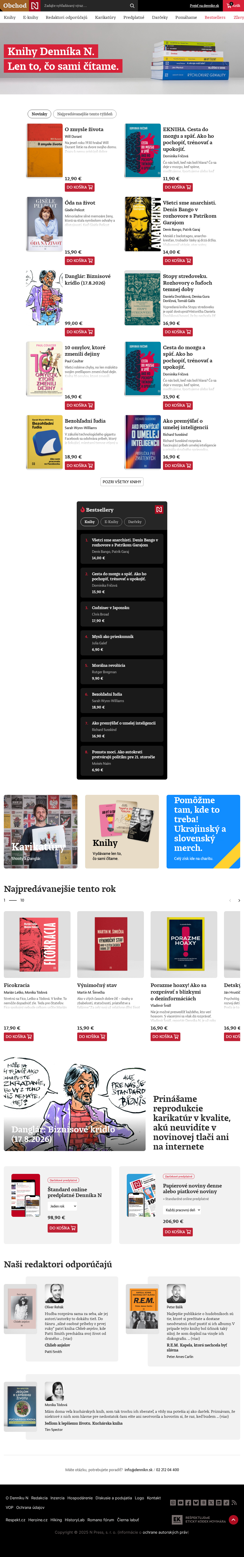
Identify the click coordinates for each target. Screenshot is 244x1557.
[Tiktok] (226, 1502)
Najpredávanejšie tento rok (60, 888)
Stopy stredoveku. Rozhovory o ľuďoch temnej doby (187, 282)
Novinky (39, 114)
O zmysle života (84, 129)
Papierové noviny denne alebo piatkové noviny (192, 1188)
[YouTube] (180, 1502)
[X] (211, 1502)
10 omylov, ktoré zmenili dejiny (85, 350)
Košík (235, 5)
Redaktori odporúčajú (66, 17)
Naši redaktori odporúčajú (58, 1264)
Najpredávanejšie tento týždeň (84, 114)
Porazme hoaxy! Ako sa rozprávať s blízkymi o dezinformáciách (178, 991)
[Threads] (203, 1502)
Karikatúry (105, 17)
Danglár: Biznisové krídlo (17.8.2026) (88, 279)
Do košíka (77, 187)
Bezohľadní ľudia (85, 420)
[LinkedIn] (219, 1502)
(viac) (67, 1338)
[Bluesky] (196, 1502)
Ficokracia (17, 984)
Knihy (9, 17)
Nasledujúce (239, 900)
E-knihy (30, 17)
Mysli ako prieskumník (112, 636)
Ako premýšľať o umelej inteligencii (185, 424)
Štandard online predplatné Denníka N (75, 1192)
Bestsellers (215, 17)
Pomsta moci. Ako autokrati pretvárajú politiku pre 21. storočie (123, 754)
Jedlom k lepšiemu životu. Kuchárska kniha (83, 1423)
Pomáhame (186, 17)
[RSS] (234, 1502)
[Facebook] (188, 1502)
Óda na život (80, 202)
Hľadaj (132, 5)
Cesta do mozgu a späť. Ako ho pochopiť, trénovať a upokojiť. (187, 357)
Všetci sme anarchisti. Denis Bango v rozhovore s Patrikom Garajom (189, 212)
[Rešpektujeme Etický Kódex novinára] (199, 1520)
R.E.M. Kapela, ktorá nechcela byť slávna (197, 1347)
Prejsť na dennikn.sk (204, 5)
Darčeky (160, 17)
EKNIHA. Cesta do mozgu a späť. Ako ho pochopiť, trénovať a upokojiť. (188, 139)
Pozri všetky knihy (122, 481)
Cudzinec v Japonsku (110, 607)
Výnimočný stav (97, 984)
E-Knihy (111, 521)
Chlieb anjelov (57, 1345)
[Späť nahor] (233, 1520)
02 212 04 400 (167, 1469)
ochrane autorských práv (165, 1532)
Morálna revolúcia (108, 665)
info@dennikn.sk (138, 1469)
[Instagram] (173, 1502)
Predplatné (133, 17)
